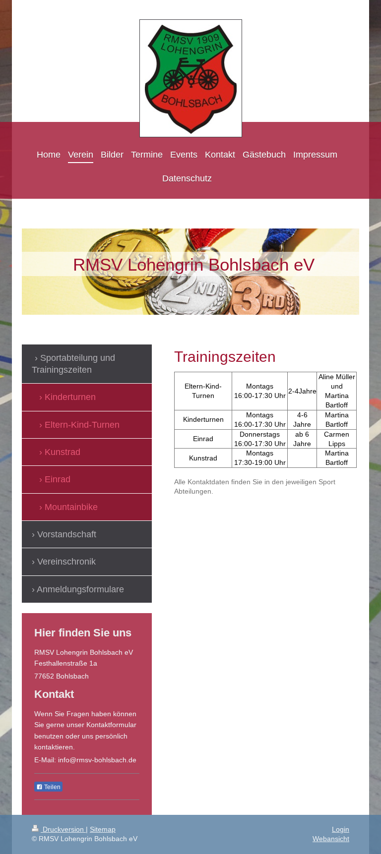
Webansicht (331, 839)
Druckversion (63, 829)
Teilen (52, 787)
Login (340, 829)
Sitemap (103, 829)
